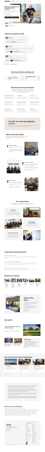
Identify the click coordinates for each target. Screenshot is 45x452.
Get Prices (13, 1)
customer (15, 235)
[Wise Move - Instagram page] (9, 430)
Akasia (5, 409)
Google (14, 236)
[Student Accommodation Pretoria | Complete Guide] (18, 340)
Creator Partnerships (28, 436)
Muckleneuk (24, 413)
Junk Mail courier (34, 436)
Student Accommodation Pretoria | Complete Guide (17, 345)
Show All (6, 321)
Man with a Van (34, 435)
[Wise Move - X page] (8, 430)
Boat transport (34, 440)
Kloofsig (11, 412)
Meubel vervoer (34, 441)
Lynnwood (14, 412)
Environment (25, 1)
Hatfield (6, 412)
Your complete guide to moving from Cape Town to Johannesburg (31, 341)
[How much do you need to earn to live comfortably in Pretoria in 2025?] (9, 340)
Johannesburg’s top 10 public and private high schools (30, 343)
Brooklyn (23, 409)
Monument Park (15, 413)
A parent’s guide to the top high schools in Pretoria (12, 327)
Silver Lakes (32, 413)
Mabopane (23, 412)
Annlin (8, 409)
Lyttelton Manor (18, 412)
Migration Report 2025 (28, 435)
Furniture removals (34, 434)
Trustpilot (10, 237)
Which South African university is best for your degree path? (31, 345)
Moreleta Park (19, 413)
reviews (17, 78)
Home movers (33, 433)
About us (29, 1)
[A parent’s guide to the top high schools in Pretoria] (31, 330)
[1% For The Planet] (29, 443)
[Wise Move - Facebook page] (6, 430)
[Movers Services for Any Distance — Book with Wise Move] (7, 1)
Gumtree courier (34, 437)
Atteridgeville (14, 409)
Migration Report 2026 (28, 434)
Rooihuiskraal (28, 413)
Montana (11, 413)
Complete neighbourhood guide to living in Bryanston (30, 342)
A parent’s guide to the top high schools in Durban (29, 344)
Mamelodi (26, 412)
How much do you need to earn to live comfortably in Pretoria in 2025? (8, 345)
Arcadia (11, 409)
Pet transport (33, 438)
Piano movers (33, 439)
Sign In (39, 1)
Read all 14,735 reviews (13, 64)
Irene (8, 412)
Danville (38, 409)
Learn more (26, 310)
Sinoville (35, 413)
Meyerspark (33, 412)
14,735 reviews (7, 13)
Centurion (27, 409)
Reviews (21, 1)
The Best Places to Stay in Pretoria (28, 340)
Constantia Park (31, 409)
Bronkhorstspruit (19, 409)
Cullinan (35, 409)
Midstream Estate (7, 413)
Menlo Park (30, 412)
